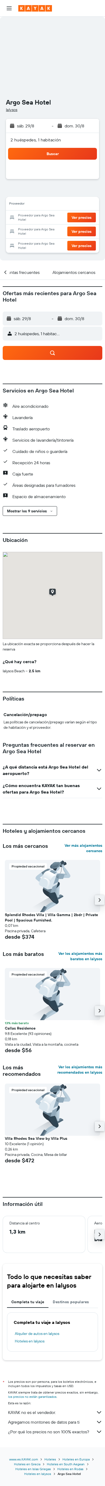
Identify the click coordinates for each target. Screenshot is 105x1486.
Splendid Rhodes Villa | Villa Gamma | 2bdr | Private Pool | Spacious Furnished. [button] (51, 917)
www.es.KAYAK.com (23, 1459)
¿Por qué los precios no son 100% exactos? (48, 1431)
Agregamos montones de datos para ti (43, 1422)
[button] (9, 8)
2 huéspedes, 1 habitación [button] (35, 139)
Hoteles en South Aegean (66, 1464)
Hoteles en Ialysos (29, 1341)
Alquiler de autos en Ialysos (37, 1333)
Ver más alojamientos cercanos (83, 848)
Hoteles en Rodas (70, 1469)
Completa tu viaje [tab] (27, 1301)
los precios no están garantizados (32, 1397)
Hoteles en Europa (76, 1459)
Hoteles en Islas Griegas (33, 1469)
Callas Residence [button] (20, 1028)
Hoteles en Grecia (27, 1464)
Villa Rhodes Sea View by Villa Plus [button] (36, 1138)
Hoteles (50, 1459)
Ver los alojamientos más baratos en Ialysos (80, 956)
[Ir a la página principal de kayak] (35, 8)
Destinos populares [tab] (71, 1301)
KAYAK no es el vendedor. (32, 1412)
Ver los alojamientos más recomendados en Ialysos (79, 1070)
